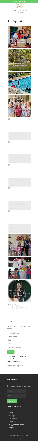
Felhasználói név (13, 333)
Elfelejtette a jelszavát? (17, 356)
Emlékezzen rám (15, 348)
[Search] (2, 20)
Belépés (10, 352)
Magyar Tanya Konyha (17, 425)
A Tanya (12, 416)
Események (13, 419)
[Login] (2, 16)
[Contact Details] (2, 24)
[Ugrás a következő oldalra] (35, 307)
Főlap (11, 413)
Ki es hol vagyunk (19, 1)
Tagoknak (12, 428)
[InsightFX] (19, 5)
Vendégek (12, 422)
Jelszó (9, 340)
